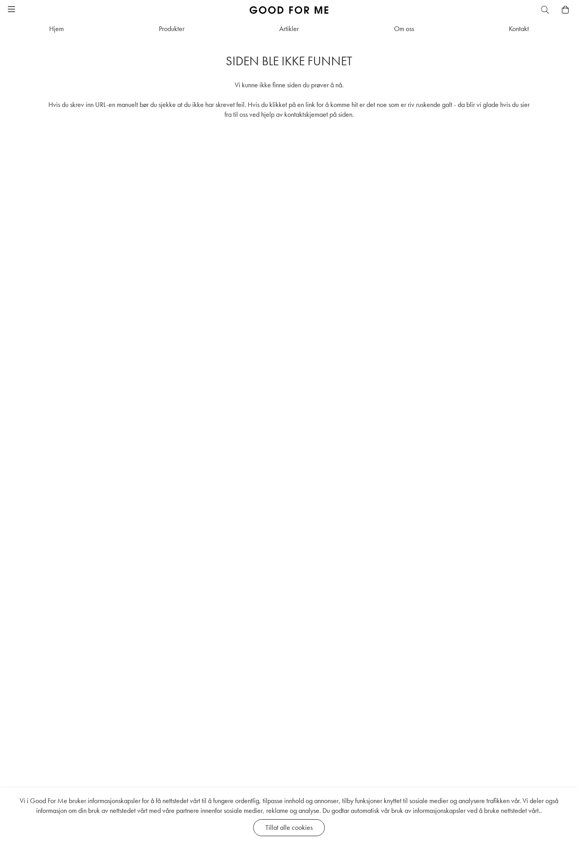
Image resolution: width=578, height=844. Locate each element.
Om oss (404, 28)
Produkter (171, 28)
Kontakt (519, 28)
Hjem (56, 28)
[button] (11, 10)
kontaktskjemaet (306, 114)
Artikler (289, 28)
